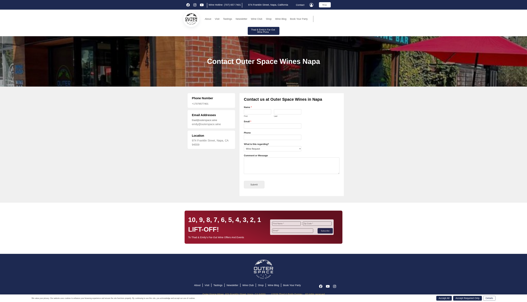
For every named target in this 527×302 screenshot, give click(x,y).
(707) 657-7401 (232, 4)
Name (248, 107)
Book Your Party (299, 19)
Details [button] (489, 298)
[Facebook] (188, 4)
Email (247, 121)
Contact (300, 5)
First (246, 116)
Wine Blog (280, 19)
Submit (254, 184)
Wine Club (256, 19)
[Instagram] (194, 4)
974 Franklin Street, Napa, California (268, 4)
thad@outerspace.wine (204, 120)
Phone (247, 132)
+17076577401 (200, 103)
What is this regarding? (256, 144)
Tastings (227, 19)
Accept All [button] (444, 298)
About (208, 19)
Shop (269, 19)
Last (275, 116)
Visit (217, 19)
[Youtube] (201, 4)
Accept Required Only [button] (467, 298)
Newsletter (241, 19)
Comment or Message (256, 155)
